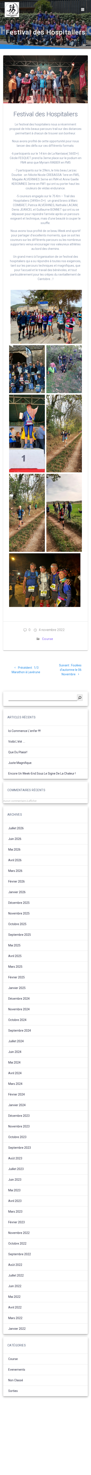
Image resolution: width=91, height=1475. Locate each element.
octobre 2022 (17, 1243)
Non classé (15, 1380)
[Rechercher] (80, 697)
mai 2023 (14, 1190)
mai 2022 (14, 1296)
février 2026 (16, 881)
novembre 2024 (19, 1009)
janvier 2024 (17, 1105)
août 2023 (15, 1158)
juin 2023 (14, 1179)
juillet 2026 (16, 828)
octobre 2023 (17, 1137)
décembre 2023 (19, 1115)
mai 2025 (14, 945)
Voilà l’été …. (16, 741)
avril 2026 (15, 860)
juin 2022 (14, 1286)
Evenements (16, 1369)
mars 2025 (15, 966)
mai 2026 (14, 849)
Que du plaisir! (17, 752)
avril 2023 (15, 1201)
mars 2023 (15, 1211)
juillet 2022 (16, 1275)
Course (47, 639)
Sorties (13, 1391)
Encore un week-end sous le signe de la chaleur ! (42, 773)
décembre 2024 (19, 998)
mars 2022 (15, 1318)
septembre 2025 (19, 934)
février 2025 (16, 977)
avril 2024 (15, 1073)
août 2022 (15, 1265)
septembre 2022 (19, 1254)
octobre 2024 (17, 1020)
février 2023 (16, 1222)
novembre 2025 (19, 913)
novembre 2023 (19, 1126)
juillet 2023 (16, 1169)
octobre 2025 (17, 924)
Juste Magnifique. (20, 763)
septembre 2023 (19, 1147)
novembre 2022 (19, 1233)
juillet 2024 (16, 1041)
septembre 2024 (19, 1030)
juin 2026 (14, 839)
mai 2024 (14, 1062)
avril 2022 (15, 1307)
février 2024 (16, 1094)
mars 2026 (15, 871)
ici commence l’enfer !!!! (24, 731)
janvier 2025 (17, 988)
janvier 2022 (17, 1328)
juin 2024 (14, 1052)
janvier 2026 (17, 892)
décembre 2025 (19, 902)
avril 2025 (15, 956)
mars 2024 (15, 1083)
